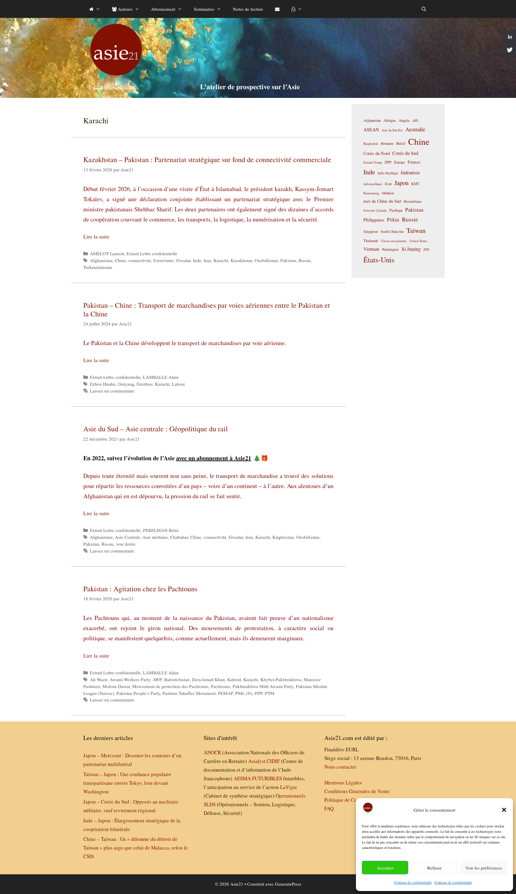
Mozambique (412, 201)
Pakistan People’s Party (138, 693)
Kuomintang (371, 193)
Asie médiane (155, 537)
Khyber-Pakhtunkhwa (280, 679)
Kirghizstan (283, 537)
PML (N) (243, 693)
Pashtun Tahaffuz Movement (189, 693)
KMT (415, 183)
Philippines (373, 219)
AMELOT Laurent (107, 253)
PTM (269, 693)
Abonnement (163, 9)
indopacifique (372, 183)
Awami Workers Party (130, 679)
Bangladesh (370, 143)
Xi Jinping (411, 249)
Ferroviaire (163, 260)
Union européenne (394, 240)
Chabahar (179, 537)
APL (415, 120)
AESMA (242, 778)
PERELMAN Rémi (161, 530)
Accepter (385, 868)
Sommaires (204, 9)
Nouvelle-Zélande (375, 210)
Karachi (221, 260)
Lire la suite (96, 236)
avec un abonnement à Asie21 (213, 458)
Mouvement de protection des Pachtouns (170, 686)
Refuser (434, 868)
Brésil (401, 143)
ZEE (426, 249)
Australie (415, 129)
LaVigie (288, 787)
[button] (504, 810)
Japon (401, 183)
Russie (305, 260)
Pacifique (396, 210)
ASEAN (371, 129)
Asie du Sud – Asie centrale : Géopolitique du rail (156, 428)
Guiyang (126, 384)
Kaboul (234, 679)
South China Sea (392, 231)
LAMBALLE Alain (161, 377)
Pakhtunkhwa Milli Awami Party (263, 686)
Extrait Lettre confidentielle (152, 253)
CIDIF (273, 761)
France (414, 162)
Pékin (393, 219)
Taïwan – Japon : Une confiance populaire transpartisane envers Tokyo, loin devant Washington (127, 783)
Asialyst (256, 761)
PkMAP (225, 693)
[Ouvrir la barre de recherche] (424, 9)
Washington (390, 249)
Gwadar (183, 260)
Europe (399, 162)
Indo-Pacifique (388, 173)
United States (418, 240)
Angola (404, 120)
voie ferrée (126, 544)
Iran (207, 260)
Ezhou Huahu (103, 384)
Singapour (370, 231)
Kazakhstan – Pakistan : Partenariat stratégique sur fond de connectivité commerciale (207, 159)
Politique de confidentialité (412, 882)
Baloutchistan (177, 679)
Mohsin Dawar (116, 686)
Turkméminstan (97, 267)
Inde (197, 260)
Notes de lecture (248, 9)
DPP (388, 162)
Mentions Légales (343, 782)
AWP (157, 679)
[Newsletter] (277, 9)
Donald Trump (372, 162)
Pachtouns (220, 686)
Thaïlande (370, 240)
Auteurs (125, 9)
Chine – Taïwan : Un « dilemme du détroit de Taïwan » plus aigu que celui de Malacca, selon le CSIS (135, 847)
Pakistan (288, 260)
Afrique (389, 120)
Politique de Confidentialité (353, 799)
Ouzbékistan (266, 260)
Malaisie (388, 192)
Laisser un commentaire (112, 391)
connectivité (139, 260)
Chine (120, 260)
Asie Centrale (127, 537)
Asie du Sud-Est (392, 130)
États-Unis (378, 259)
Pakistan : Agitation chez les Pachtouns (140, 588)
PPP (258, 693)
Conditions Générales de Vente (357, 791)
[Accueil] (94, 9)
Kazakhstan (241, 260)
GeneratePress (288, 884)
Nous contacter (340, 766)
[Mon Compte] (296, 9)
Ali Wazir (98, 679)
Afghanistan (101, 260)
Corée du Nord (376, 153)
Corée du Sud (405, 153)
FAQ (329, 808)
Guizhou (144, 384)
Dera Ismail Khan (208, 679)
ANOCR (212, 752)
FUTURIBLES (267, 778)
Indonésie (410, 172)
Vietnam (371, 249)
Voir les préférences (483, 868)
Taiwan (416, 230)
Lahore (178, 384)
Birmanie (387, 143)
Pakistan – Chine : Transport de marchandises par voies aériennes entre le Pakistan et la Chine (206, 309)
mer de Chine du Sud (382, 201)
